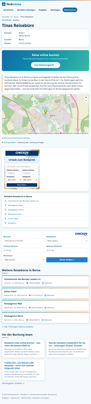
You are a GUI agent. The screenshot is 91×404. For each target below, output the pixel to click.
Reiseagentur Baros (16, 210)
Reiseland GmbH (15, 214)
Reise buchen (70, 10)
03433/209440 (25, 43)
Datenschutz (26, 398)
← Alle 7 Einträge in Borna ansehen (17, 326)
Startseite (5, 17)
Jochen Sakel (13, 218)
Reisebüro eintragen (26, 10)
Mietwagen (55, 10)
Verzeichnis (8, 10)
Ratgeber (43, 10)
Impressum (15, 398)
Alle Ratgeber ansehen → (13, 383)
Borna (16, 17)
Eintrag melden (10, 142)
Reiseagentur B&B (15, 205)
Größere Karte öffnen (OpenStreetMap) (16, 138)
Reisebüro (12, 223)
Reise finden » (22, 185)
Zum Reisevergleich (45, 65)
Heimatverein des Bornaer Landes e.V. (23, 201)
